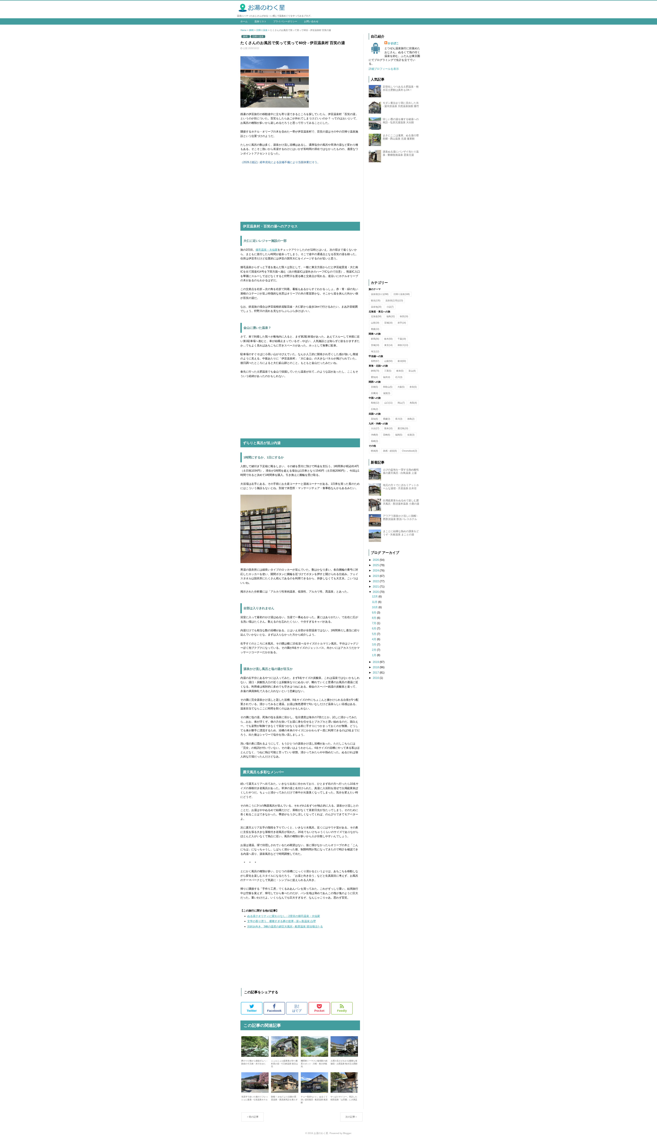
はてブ (296, 1008)
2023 (376, 576)
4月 (374, 639)
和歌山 (387, 387)
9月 (374, 612)
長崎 (374, 441)
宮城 (388, 322)
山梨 (388, 361)
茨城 (375, 345)
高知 (374, 419)
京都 (374, 387)
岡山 (401, 402)
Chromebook (409, 451)
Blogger (347, 1133)
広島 (374, 409)
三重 (387, 371)
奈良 (413, 387)
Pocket (319, 1010)
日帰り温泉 (261, 30)
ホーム (244, 21)
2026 (376, 559)
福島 (391, 316)
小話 (390, 307)
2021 (376, 586)
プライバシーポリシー (285, 21)
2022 (376, 581)
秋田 (404, 316)
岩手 (402, 322)
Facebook (274, 1010)
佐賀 (410, 434)
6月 (374, 628)
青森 (375, 329)
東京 (388, 345)
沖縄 (374, 434)
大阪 (400, 387)
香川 (398, 419)
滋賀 (386, 393)
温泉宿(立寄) (394, 300)
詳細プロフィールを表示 (384, 68)
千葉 (402, 339)
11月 (375, 602)
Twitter (252, 1010)
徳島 (410, 419)
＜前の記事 (253, 1116)
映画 (374, 451)
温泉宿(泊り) (379, 294)
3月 (374, 644)
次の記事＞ (351, 1116)
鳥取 (413, 402)
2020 (376, 591)
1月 (374, 655)
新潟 (402, 361)
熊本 (388, 428)
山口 (388, 402)
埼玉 (375, 351)
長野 (375, 361)
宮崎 (386, 434)
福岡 (398, 434)
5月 (374, 633)
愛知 (374, 377)
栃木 (388, 339)
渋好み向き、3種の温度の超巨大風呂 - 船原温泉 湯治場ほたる (285, 926)
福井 (386, 377)
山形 (375, 322)
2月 (374, 649)
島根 (375, 402)
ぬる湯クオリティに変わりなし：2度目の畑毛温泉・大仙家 (283, 916)
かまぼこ (393, 43)
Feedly (342, 1010)
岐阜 (399, 371)
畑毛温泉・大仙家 (267, 249)
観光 (375, 300)
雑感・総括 (390, 451)
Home (243, 30)
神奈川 (403, 345)
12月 (375, 596)
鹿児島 (403, 428)
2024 (376, 570)
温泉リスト (260, 21)
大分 (375, 428)
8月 (374, 617)
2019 (376, 662)
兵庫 (374, 393)
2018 (376, 667)
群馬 (375, 339)
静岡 (251, 30)
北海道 (376, 316)
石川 (398, 377)
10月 (375, 607)
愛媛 (386, 419)
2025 (376, 565)
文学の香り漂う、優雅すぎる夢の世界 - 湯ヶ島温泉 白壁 (281, 921)
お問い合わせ (311, 21)
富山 (412, 371)
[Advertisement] (300, 194)
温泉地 (376, 307)
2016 (376, 677)
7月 (374, 623)
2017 (376, 672)
